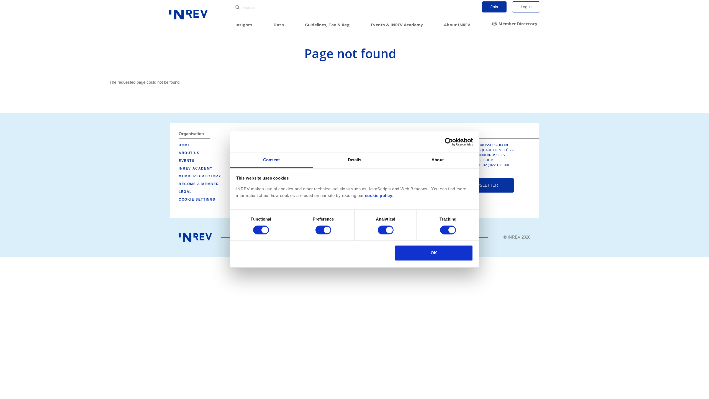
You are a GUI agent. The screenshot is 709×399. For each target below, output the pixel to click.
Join (494, 6)
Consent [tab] (271, 159)
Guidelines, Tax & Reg (327, 24)
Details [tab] (354, 159)
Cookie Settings (197, 199)
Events (187, 161)
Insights (243, 24)
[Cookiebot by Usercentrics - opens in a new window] (449, 142)
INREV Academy (196, 168)
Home (184, 145)
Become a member (199, 184)
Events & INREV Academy (397, 24)
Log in (526, 6)
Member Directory (518, 23)
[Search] (238, 7)
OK (434, 252)
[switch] (323, 230)
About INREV (457, 24)
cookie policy (378, 195)
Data (279, 24)
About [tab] (437, 159)
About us (189, 153)
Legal (185, 192)
